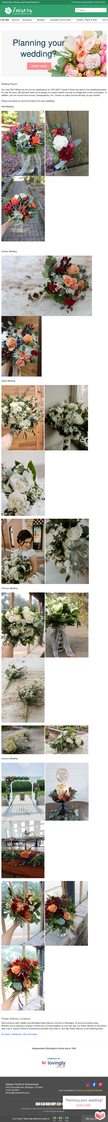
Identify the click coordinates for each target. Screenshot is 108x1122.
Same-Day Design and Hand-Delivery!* (21, 2)
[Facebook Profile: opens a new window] (94, 1084)
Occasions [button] (27, 19)
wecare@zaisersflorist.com (18, 1092)
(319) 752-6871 (13, 1090)
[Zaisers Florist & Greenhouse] (18, 11)
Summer (16, 19)
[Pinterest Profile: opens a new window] (100, 1084)
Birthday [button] (41, 19)
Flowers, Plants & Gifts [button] (86, 19)
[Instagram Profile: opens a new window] (88, 1084)
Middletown (17, 1034)
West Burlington (30, 1034)
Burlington (6, 1034)
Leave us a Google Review (88, 1090)
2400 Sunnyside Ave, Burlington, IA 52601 (24, 1087)
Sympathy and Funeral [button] (61, 19)
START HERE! (83, 1105)
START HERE (39, 66)
